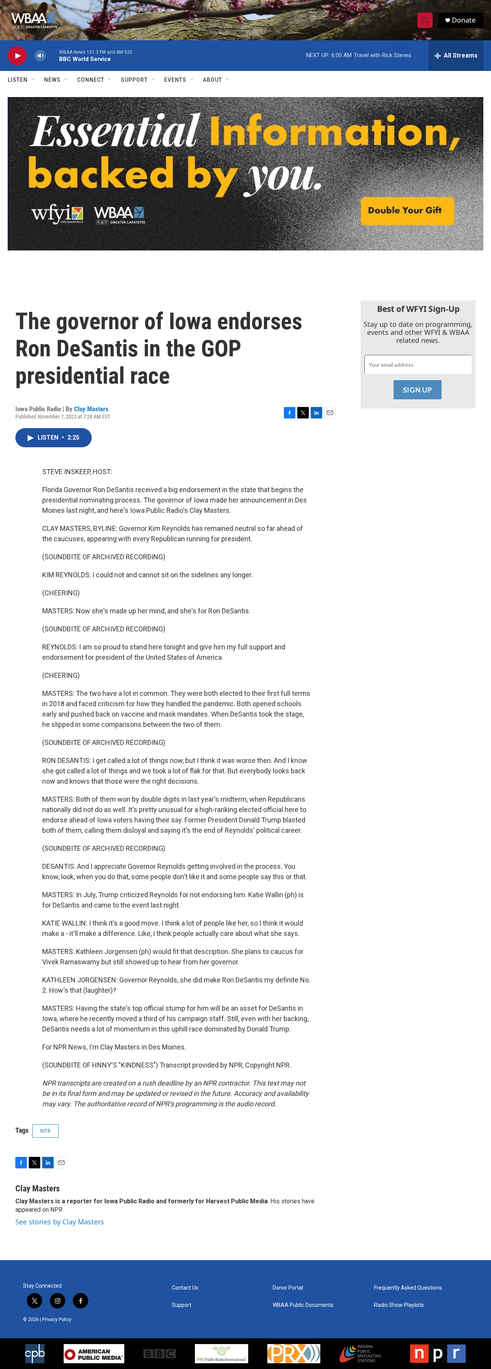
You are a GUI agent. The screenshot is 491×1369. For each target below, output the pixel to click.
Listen (18, 80)
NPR (45, 1131)
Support (134, 80)
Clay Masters (91, 409)
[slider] (52, 55)
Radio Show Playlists (399, 1305)
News (52, 80)
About (212, 80)
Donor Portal (288, 1288)
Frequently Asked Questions (408, 1288)
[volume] (40, 55)
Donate (464, 20)
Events (175, 80)
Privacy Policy (56, 1319)
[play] (17, 55)
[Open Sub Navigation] (33, 80)
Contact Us (185, 1288)
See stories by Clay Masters (59, 1221)
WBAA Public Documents (303, 1305)
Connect (90, 80)
